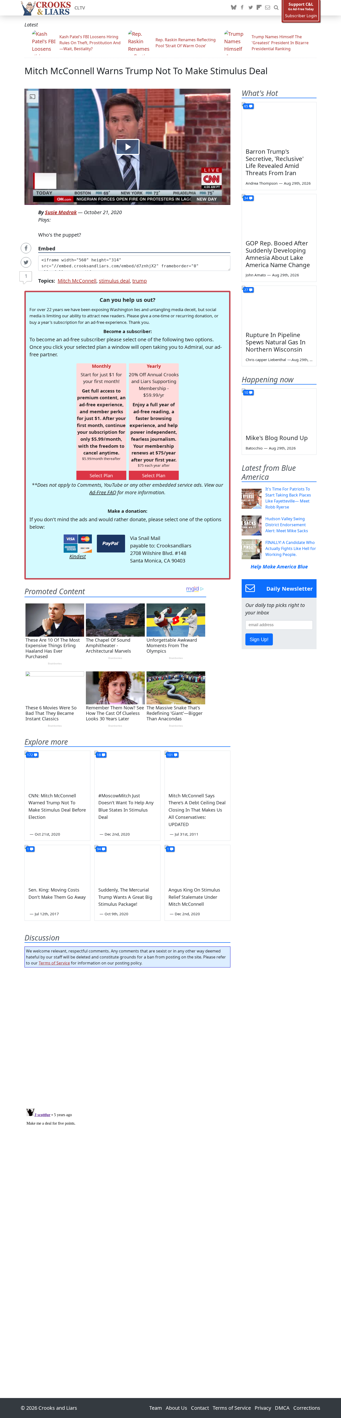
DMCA (282, 1408)
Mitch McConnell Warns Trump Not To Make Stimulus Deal (146, 71)
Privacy (263, 1408)
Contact (200, 1408)
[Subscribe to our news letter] (268, 7)
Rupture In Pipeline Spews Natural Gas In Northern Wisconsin (276, 342)
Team (155, 1408)
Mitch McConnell (77, 280)
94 (99, 849)
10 (246, 392)
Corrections (306, 1408)
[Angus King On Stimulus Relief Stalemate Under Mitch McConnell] (197, 863)
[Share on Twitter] (25, 262)
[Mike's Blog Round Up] (279, 410)
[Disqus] (127, 1168)
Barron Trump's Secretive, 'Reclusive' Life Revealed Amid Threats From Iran (275, 162)
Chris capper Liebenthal (266, 359)
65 (246, 106)
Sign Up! (259, 639)
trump (139, 280)
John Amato (256, 274)
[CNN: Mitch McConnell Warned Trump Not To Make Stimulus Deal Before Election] (57, 769)
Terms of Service (54, 963)
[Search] (276, 7)
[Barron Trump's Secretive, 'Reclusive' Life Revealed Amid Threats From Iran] (279, 123)
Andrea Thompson (262, 183)
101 (170, 754)
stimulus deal (114, 280)
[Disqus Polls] (127, 1036)
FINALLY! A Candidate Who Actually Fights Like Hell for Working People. (290, 548)
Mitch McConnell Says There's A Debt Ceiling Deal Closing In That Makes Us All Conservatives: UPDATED (197, 810)
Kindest (77, 556)
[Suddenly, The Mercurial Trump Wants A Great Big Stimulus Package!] (127, 863)
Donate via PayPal (111, 543)
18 (99, 754)
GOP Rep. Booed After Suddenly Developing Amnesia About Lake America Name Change (278, 254)
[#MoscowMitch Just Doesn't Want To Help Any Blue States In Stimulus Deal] (127, 769)
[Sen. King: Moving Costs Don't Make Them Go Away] (57, 863)
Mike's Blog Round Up (277, 438)
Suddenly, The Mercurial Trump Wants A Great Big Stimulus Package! (125, 897)
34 (246, 198)
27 (246, 289)
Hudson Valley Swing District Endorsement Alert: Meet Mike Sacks (286, 524)
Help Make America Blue (279, 566)
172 (30, 754)
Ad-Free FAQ (102, 492)
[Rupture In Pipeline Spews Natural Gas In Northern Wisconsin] (279, 307)
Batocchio (254, 448)
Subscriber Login (301, 15)
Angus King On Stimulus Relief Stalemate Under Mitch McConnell (194, 897)
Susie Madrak (61, 212)
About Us (176, 1408)
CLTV (79, 8)
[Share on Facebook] (25, 248)
